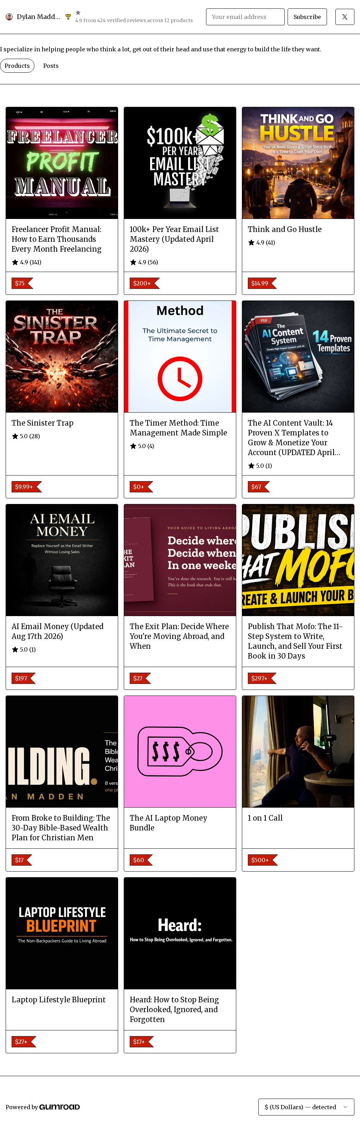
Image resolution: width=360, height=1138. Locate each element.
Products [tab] (17, 65)
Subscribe (307, 16)
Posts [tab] (51, 65)
